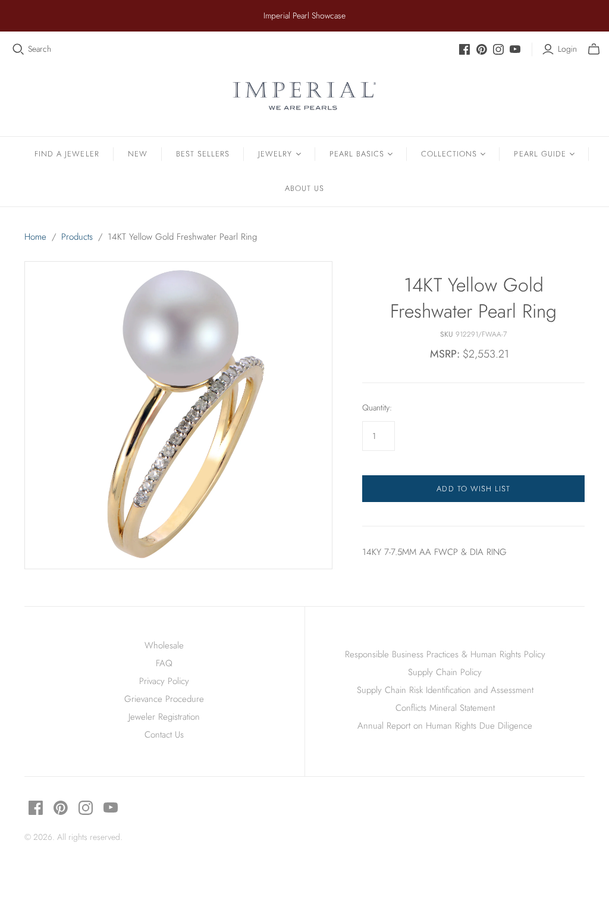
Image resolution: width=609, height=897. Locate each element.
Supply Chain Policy (445, 672)
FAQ (164, 663)
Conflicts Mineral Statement (445, 707)
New (137, 153)
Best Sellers (203, 153)
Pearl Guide (540, 153)
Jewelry (275, 153)
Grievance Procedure (164, 698)
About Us (304, 188)
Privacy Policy (164, 681)
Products (77, 236)
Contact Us (164, 734)
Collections (449, 153)
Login (567, 49)
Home (35, 236)
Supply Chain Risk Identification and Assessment (445, 690)
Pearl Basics (356, 153)
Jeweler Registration (164, 716)
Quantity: (377, 407)
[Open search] (18, 49)
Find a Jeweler (66, 153)
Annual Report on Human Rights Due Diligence (444, 725)
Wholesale (164, 645)
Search (39, 49)
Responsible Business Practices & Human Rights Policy (445, 654)
